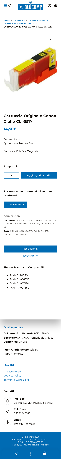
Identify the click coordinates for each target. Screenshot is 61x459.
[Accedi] (49, 5)
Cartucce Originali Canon (21, 223)
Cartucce (25, 220)
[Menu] (5, 5)
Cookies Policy (12, 375)
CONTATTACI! (15, 204)
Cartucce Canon (45, 220)
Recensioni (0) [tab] (30, 256)
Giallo (8, 234)
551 (12, 231)
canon (19, 231)
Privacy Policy (12, 371)
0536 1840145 (22, 413)
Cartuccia (32, 231)
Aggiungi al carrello (39, 175)
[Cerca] (9, 5)
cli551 (44, 231)
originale (20, 234)
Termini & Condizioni (16, 379)
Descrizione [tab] (30, 249)
